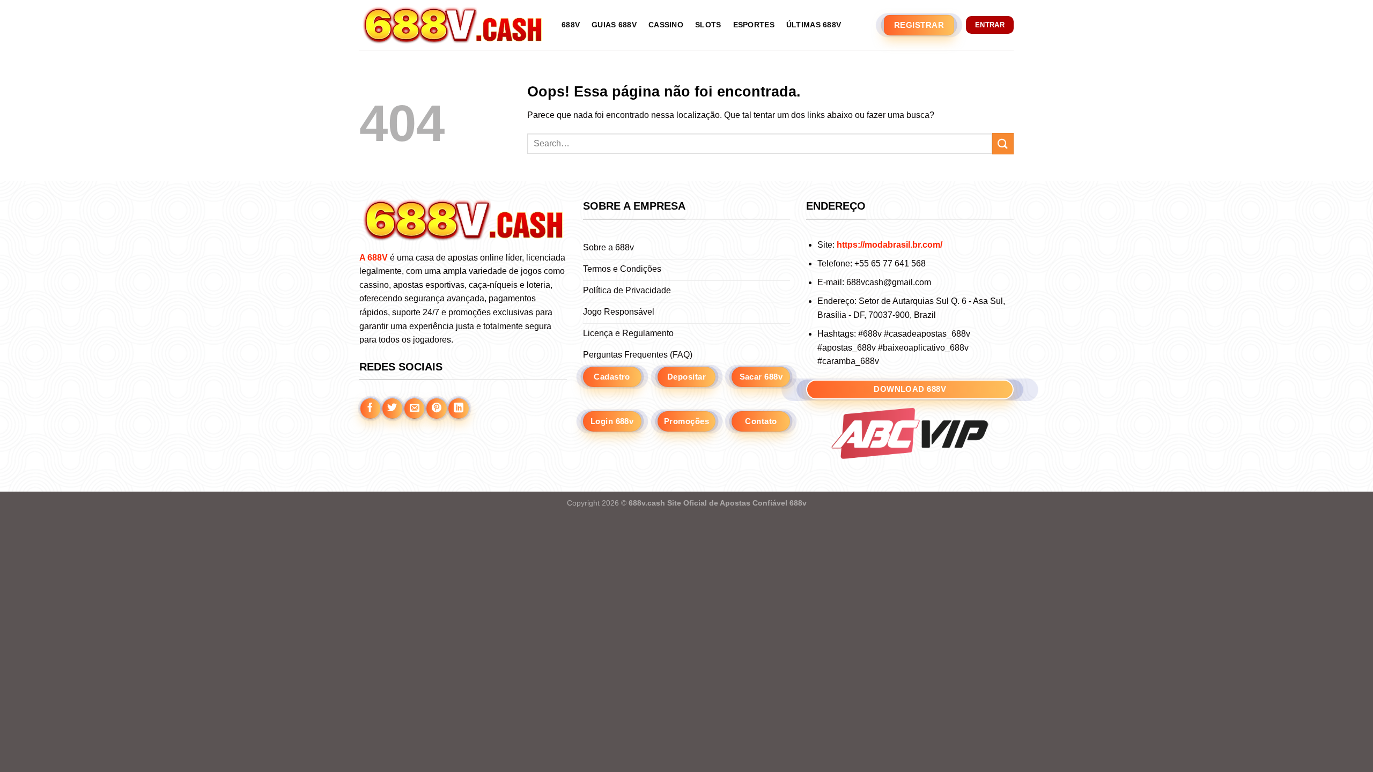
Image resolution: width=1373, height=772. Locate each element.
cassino (665, 24)
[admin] (452, 25)
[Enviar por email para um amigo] (414, 408)
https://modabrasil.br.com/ (889, 244)
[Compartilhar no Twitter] (392, 408)
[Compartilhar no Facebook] (370, 408)
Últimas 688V (813, 24)
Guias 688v (614, 24)
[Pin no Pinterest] (436, 408)
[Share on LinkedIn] (458, 408)
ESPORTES (753, 24)
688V (571, 24)
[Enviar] (1003, 143)
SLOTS (708, 24)
